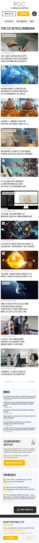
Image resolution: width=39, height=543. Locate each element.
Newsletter (8, 14)
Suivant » (32, 382)
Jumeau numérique (9, 193)
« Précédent (8, 382)
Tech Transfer (21, 21)
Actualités (9, 21)
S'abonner (23, 14)
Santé (32, 21)
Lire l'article (8, 484)
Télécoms (6, 283)
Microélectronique (9, 35)
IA (3, 68)
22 (27, 382)
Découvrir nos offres (14, 463)
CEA (4, 318)
